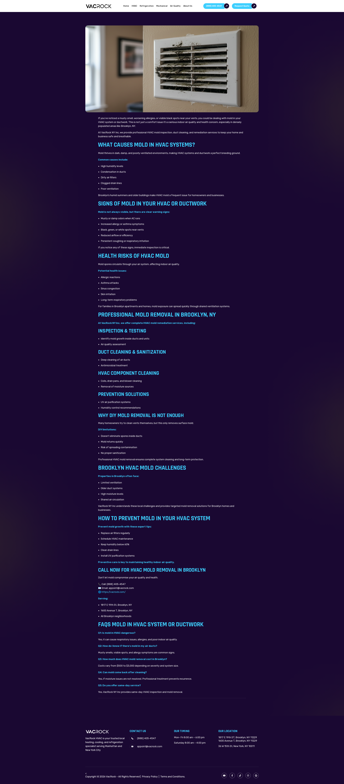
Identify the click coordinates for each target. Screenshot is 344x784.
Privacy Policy (150, 776)
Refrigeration (147, 6)
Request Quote (242, 6)
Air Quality (175, 6)
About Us (187, 6)
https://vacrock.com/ (114, 591)
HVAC (134, 6)
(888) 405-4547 (214, 6)
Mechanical (161, 6)
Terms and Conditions (172, 776)
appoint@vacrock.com (149, 746)
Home (126, 6)
